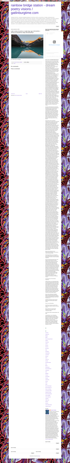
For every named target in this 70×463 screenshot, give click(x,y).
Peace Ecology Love (48, 387)
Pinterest (46, 401)
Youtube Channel (48, 406)
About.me (46, 346)
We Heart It (47, 348)
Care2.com (47, 359)
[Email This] (24, 62)
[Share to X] (26, 62)
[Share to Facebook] (27, 62)
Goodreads (47, 342)
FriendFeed (47, 351)
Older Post (40, 93)
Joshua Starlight (47, 395)
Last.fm (46, 343)
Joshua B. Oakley (53, 410)
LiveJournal (47, 354)
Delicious (46, 345)
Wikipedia (46, 373)
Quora (46, 357)
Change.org (47, 370)
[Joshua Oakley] (45, 331)
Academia (46, 398)
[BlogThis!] (25, 62)
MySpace (46, 356)
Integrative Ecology (48, 392)
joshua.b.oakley (55, 56)
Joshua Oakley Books (48, 404)
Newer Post (13, 93)
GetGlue (46, 340)
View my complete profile (49, 439)
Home (27, 93)
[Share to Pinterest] (28, 62)
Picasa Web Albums (48, 368)
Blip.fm (46, 365)
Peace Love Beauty (48, 389)
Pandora (46, 378)
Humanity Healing (48, 362)
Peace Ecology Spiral (48, 393)
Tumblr (14, 63)
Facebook (46, 332)
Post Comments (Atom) (18, 95)
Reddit (46, 337)
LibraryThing (47, 379)
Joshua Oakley (48, 56)
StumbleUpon (47, 367)
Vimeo (46, 384)
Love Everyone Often (48, 390)
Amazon (46, 381)
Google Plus (47, 334)
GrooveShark (47, 376)
